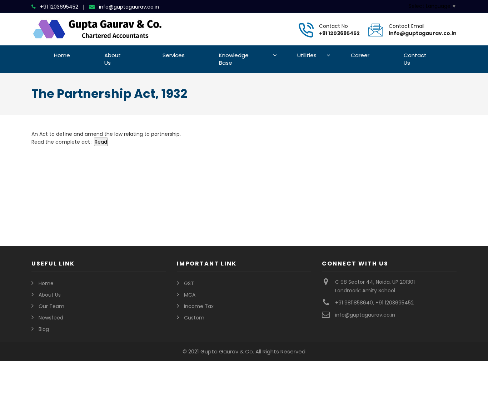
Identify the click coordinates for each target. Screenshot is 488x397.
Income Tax (199, 306)
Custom (194, 317)
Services (174, 55)
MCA (189, 294)
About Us (112, 58)
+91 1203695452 (59, 6)
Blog (44, 329)
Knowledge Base (234, 58)
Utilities (307, 55)
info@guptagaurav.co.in (129, 6)
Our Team (51, 306)
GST (189, 283)
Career (360, 55)
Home (62, 55)
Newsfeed (51, 317)
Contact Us (415, 58)
